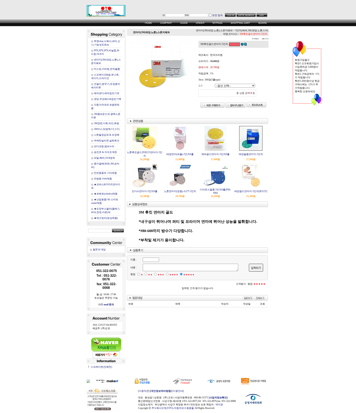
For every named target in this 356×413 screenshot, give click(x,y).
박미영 (219, 404)
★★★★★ (188, 274)
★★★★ (173, 274)
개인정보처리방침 (161, 391)
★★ (150, 274)
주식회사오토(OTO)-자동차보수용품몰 (173, 408)
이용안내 (178, 391)
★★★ (160, 274)
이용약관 (144, 391)
